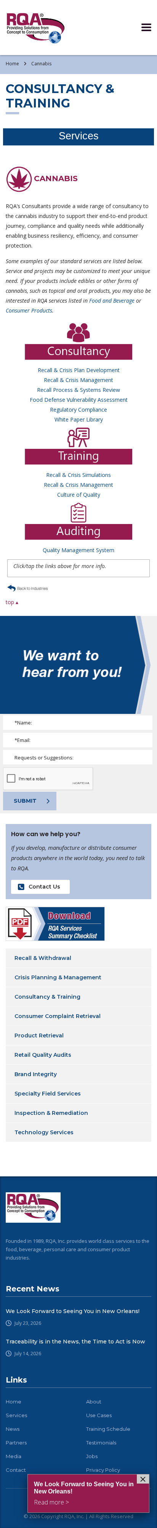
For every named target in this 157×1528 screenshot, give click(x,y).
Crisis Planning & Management (57, 977)
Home (12, 63)
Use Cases (99, 1415)
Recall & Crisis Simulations (78, 474)
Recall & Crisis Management (78, 380)
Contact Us (44, 886)
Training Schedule (108, 1429)
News (12, 1429)
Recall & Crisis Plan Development (79, 370)
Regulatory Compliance (78, 409)
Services (16, 1415)
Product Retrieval (39, 1035)
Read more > (51, 1502)
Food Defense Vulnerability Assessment (79, 399)
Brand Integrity (35, 1074)
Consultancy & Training (47, 996)
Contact (16, 1470)
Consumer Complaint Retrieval (57, 1016)
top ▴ (12, 602)
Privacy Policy (103, 1470)
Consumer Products (29, 310)
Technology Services (44, 1132)
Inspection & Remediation (51, 1113)
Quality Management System (78, 550)
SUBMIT (25, 800)
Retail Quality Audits (42, 1054)
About (93, 1402)
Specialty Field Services (47, 1093)
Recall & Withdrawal (42, 958)
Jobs (92, 1456)
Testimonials (101, 1443)
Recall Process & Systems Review (78, 389)
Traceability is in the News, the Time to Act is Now (75, 1341)
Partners (16, 1443)
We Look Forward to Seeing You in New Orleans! (72, 1311)
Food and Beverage (112, 300)
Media (13, 1456)
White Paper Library (78, 419)
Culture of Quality (78, 494)
